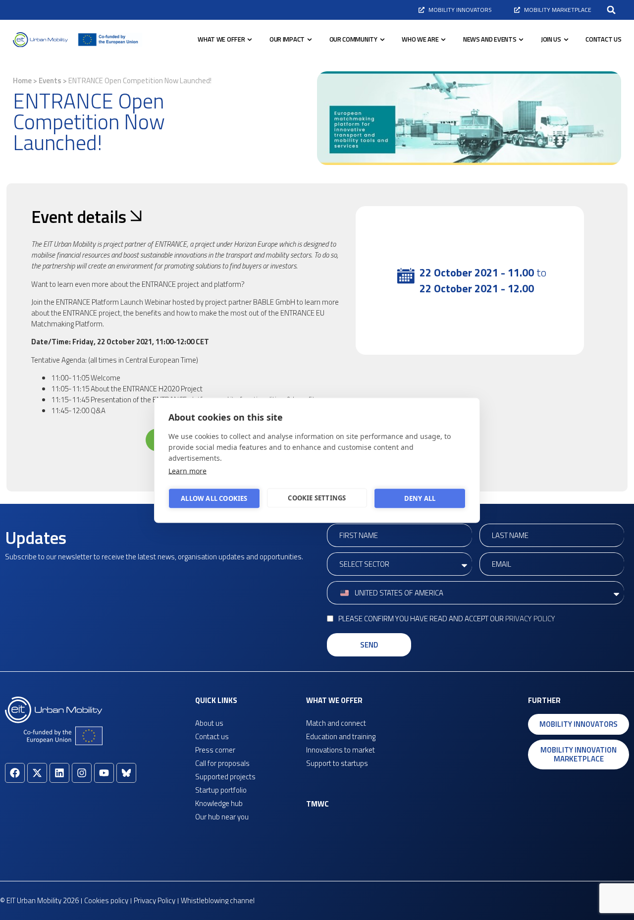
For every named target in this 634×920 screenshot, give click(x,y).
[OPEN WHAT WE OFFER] (249, 40)
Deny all (420, 498)
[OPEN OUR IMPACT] (309, 40)
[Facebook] (15, 773)
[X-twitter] (37, 773)
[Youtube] (104, 773)
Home (22, 80)
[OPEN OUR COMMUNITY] (382, 40)
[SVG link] (40, 40)
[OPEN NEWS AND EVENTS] (521, 40)
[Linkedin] (59, 773)
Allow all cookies (214, 498)
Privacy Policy (530, 618)
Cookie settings (317, 497)
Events (50, 80)
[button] (611, 10)
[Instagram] (82, 773)
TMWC (317, 804)
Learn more (187, 470)
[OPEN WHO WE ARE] (443, 40)
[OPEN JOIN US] (566, 40)
